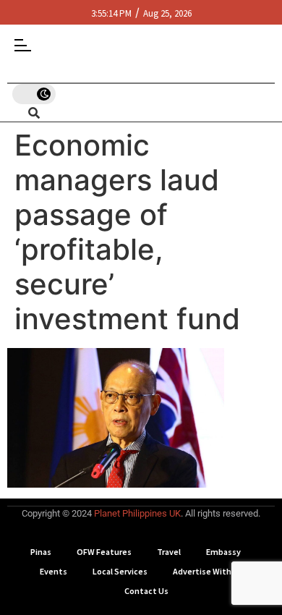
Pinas (40, 551)
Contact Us (146, 590)
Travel (169, 551)
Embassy (223, 551)
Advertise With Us (208, 571)
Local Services (120, 571)
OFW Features (104, 551)
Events (53, 571)
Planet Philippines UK (137, 513)
